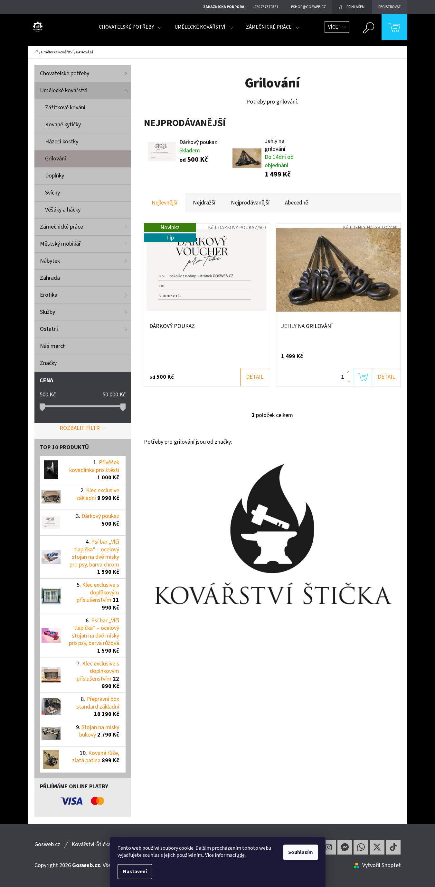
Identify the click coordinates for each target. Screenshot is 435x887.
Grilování (55, 159)
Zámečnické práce (61, 227)
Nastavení (135, 871)
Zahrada (50, 278)
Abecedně (296, 203)
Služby (47, 312)
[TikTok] (393, 847)
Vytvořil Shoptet (381, 865)
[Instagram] (328, 847)
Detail (254, 377)
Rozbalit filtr (80, 428)
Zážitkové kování (65, 108)
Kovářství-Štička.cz (94, 844)
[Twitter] (377, 847)
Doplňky (54, 176)
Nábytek (50, 261)
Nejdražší (204, 203)
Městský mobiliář (60, 244)
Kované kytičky (63, 125)
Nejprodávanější (250, 203)
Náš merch (53, 346)
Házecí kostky (61, 142)
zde (241, 855)
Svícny (52, 193)
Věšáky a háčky (62, 210)
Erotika (48, 295)
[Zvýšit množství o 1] (348, 372)
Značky (48, 363)
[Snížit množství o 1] (348, 381)
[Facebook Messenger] (344, 847)
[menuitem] (130, 27)
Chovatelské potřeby (64, 73)
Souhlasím (300, 852)
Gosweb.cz (47, 844)
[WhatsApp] (361, 847)
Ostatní (49, 329)
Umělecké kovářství (63, 90)
